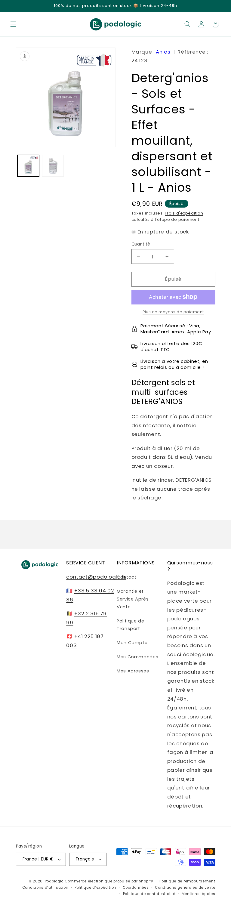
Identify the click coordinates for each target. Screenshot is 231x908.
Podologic (54, 881)
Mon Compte (132, 643)
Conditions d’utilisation (45, 887)
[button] (13, 24)
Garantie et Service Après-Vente (134, 599)
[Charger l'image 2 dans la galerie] (53, 166)
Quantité (140, 244)
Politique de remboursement (187, 881)
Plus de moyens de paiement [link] (173, 311)
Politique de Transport (130, 625)
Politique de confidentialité (149, 893)
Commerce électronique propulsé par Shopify (109, 881)
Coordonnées (136, 887)
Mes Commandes (137, 657)
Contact (126, 577)
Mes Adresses (133, 671)
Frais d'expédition (184, 213)
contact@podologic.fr (96, 576)
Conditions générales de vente (185, 887)
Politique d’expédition (95, 887)
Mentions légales (198, 893)
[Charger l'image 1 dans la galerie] (28, 166)
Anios (163, 51)
